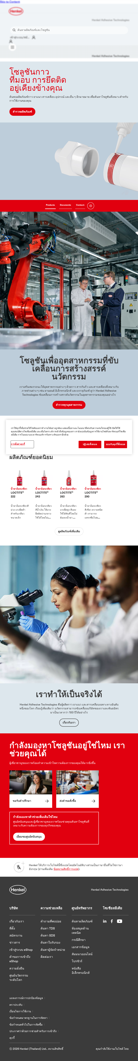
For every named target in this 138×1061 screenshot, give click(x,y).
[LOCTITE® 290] (93, 495)
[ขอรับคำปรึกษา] (30, 789)
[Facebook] (112, 921)
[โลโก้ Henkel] (16, 11)
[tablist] (65, 206)
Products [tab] (50, 205)
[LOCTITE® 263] (69, 495)
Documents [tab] (65, 205)
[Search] (15, 30)
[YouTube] (119, 921)
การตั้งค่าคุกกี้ (18, 444)
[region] (69, 437)
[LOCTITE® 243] (44, 495)
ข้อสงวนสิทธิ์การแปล (66, 869)
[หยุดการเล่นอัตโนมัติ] (91, 206)
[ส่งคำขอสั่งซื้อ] (77, 789)
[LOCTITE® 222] (19, 495)
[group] (69, 136)
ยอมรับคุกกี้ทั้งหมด (115, 444)
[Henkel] (17, 889)
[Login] (11, 41)
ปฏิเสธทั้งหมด (90, 444)
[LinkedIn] (105, 921)
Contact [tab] (80, 205)
